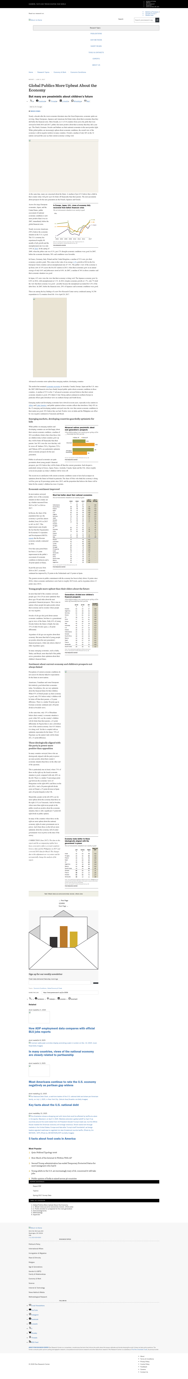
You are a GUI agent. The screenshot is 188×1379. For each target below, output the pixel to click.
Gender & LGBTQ (35, 1271)
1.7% (75, 262)
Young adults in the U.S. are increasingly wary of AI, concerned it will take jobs (63, 1172)
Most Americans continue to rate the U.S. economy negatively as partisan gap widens (62, 1083)
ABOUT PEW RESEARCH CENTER (39, 1347)
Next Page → (63, 906)
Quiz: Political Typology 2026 (44, 1152)
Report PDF (37, 1186)
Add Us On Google (36, 107)
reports (31, 538)
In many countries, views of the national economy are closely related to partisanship (61, 1053)
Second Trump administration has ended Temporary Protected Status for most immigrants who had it (63, 1164)
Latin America (41, 405)
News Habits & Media (36, 1292)
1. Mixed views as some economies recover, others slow (53, 1207)
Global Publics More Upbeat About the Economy (50, 1205)
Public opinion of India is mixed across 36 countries (54, 1178)
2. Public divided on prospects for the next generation (52, 1209)
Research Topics (95, 28)
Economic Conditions (40, 988)
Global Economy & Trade (54, 988)
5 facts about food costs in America (52, 1138)
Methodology (38, 1212)
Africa (31, 405)
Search (120, 19)
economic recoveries (53, 386)
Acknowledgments (39, 1211)
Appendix (36, 1214)
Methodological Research (38, 1297)
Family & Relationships (37, 1274)
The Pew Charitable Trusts (139, 1349)
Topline (35, 1191)
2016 (36, 248)
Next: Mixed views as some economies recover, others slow (63, 894)
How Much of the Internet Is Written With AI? (51, 1158)
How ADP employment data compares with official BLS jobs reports (62, 1030)
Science (31, 1283)
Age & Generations (35, 1267)
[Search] (157, 20)
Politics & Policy (34, 1244)
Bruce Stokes (35, 111)
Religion (32, 1262)
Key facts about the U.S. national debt (54, 1105)
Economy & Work (35, 1278)
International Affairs (36, 1248)
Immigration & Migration (38, 1253)
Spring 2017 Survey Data (42, 1195)
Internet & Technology (37, 1288)
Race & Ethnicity (35, 1258)
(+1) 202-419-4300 (35, 1237)
